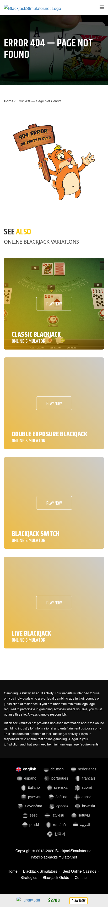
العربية (85, 824)
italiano (34, 787)
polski (34, 824)
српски (62, 805)
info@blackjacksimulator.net (54, 857)
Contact (81, 877)
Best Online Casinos (79, 871)
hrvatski (88, 805)
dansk (86, 796)
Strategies (28, 877)
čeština (61, 796)
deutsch (57, 768)
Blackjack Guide (56, 877)
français (88, 778)
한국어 (59, 833)
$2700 (54, 900)
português (59, 778)
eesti (33, 815)
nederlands (87, 768)
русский (34, 796)
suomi (87, 787)
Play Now (78, 901)
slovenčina (33, 805)
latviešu (58, 815)
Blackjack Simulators (40, 871)
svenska (61, 787)
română (59, 824)
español (30, 778)
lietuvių (84, 815)
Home (8, 101)
